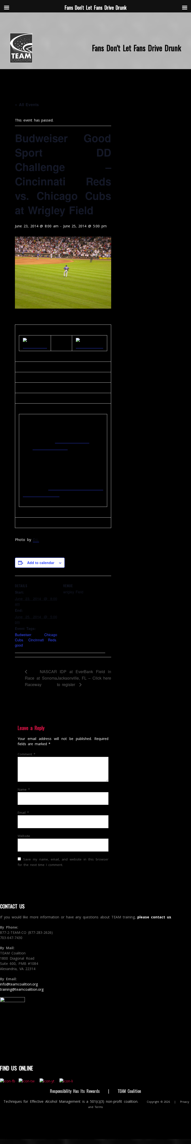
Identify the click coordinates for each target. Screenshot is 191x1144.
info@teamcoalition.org (19, 984)
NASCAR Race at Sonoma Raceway (41, 678)
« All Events (27, 104)
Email (23, 812)
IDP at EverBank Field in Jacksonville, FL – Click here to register (84, 678)
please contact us (154, 917)
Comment (26, 754)
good (19, 645)
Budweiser (23, 634)
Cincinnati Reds (42, 639)
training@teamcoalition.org (22, 989)
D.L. (36, 539)
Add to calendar (40, 562)
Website (24, 836)
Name (24, 789)
